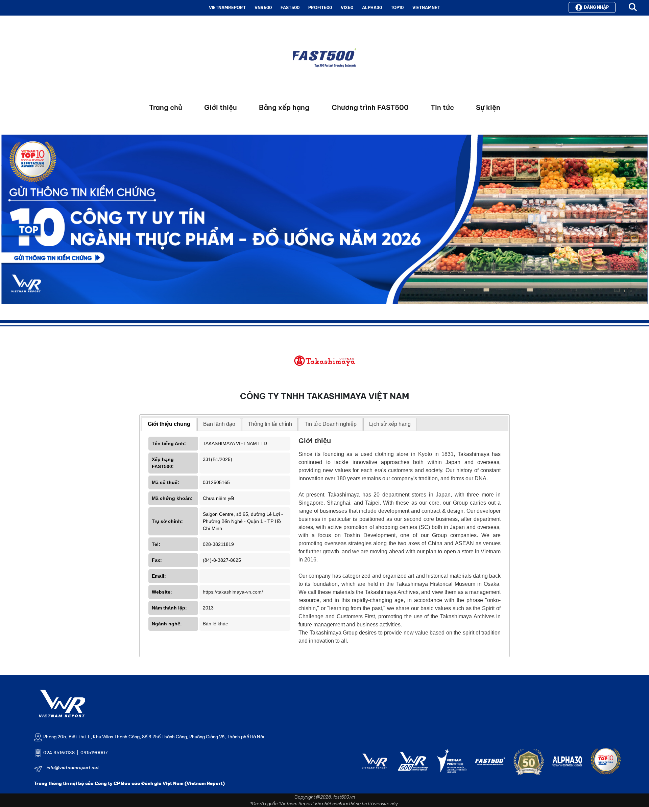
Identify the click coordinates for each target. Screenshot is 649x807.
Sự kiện (488, 107)
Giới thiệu (220, 107)
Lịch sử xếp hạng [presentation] (390, 424)
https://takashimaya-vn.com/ (233, 592)
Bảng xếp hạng (284, 107)
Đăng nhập (596, 7)
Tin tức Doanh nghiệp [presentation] (331, 424)
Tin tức (442, 107)
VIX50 (347, 7)
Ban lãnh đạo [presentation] (219, 424)
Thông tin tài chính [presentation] (270, 424)
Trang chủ (165, 107)
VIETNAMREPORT (227, 7)
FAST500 (290, 7)
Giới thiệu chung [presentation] (169, 424)
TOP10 (397, 7)
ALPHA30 (372, 7)
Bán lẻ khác (215, 623)
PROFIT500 (320, 7)
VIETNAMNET (426, 7)
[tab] (169, 424)
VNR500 (263, 7)
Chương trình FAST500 (370, 107)
